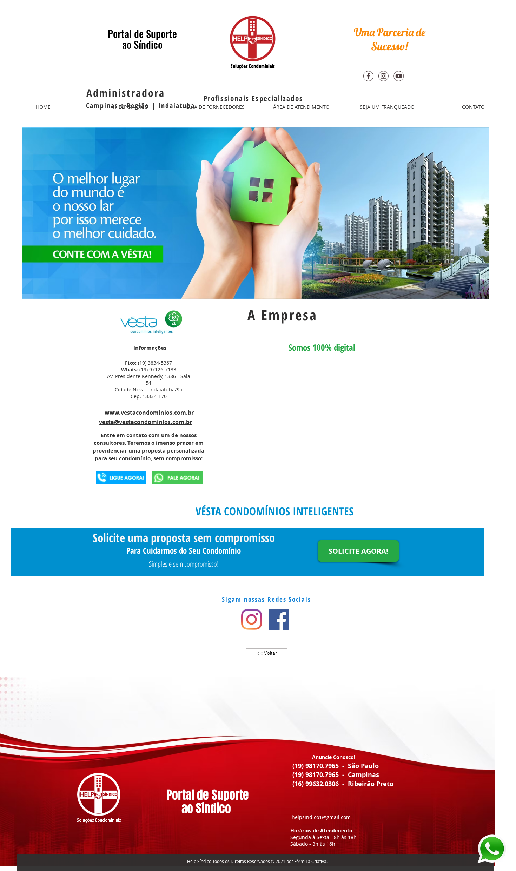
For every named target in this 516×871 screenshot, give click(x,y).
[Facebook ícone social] (279, 619)
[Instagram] (251, 619)
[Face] (368, 75)
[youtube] (398, 75)
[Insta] (383, 75)
